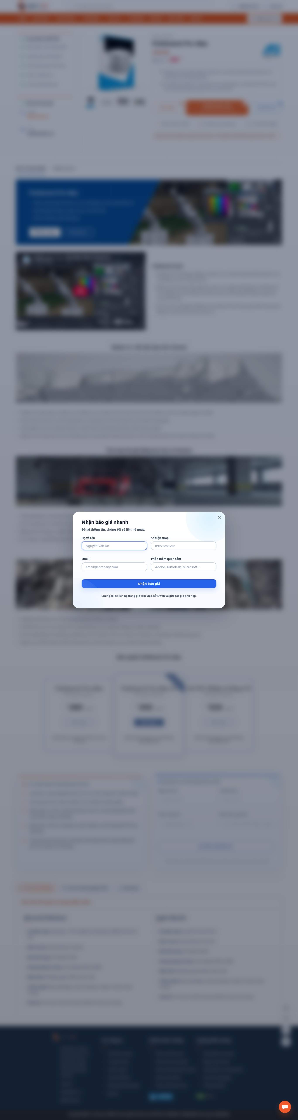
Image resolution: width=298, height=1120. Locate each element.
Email (85, 559)
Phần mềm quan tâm (166, 559)
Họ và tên (88, 538)
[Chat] (285, 1107)
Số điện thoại (160, 538)
